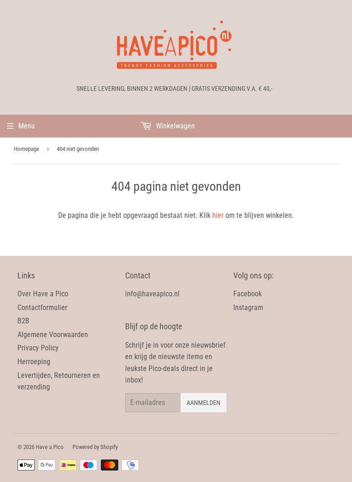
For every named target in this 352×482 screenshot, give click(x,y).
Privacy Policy (38, 347)
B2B (23, 320)
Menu (26, 126)
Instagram (248, 307)
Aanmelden (203, 402)
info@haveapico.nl (152, 293)
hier (218, 215)
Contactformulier (42, 307)
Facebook (247, 293)
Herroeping (33, 361)
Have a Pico (50, 446)
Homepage (26, 148)
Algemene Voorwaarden (52, 334)
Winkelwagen (174, 126)
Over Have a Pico (42, 293)
